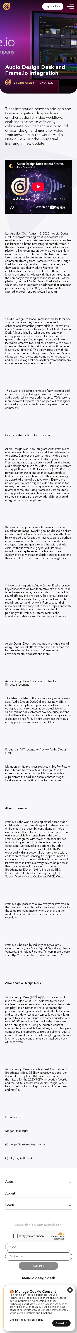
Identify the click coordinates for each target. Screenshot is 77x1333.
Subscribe (38, 1265)
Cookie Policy (17, 1319)
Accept (60, 1323)
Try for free (52, 6)
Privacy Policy (35, 1319)
